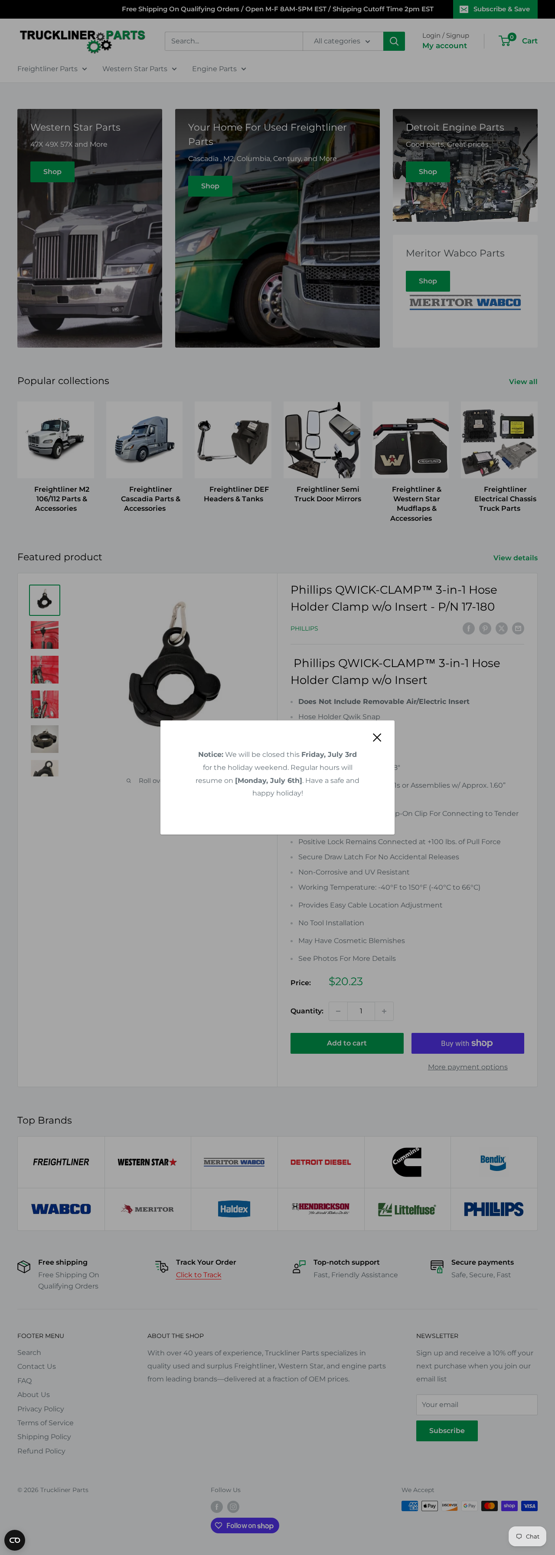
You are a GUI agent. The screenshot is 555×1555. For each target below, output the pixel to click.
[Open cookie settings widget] (14, 1540)
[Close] (377, 737)
